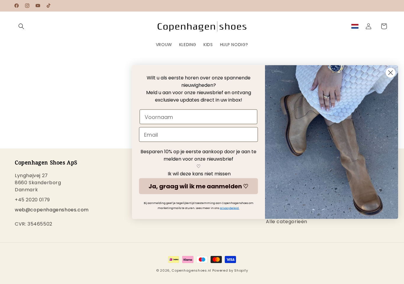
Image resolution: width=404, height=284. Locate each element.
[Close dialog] (390, 73)
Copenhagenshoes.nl (191, 270)
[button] (21, 26)
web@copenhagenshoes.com (52, 209)
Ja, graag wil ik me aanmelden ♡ (198, 186)
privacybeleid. (229, 208)
